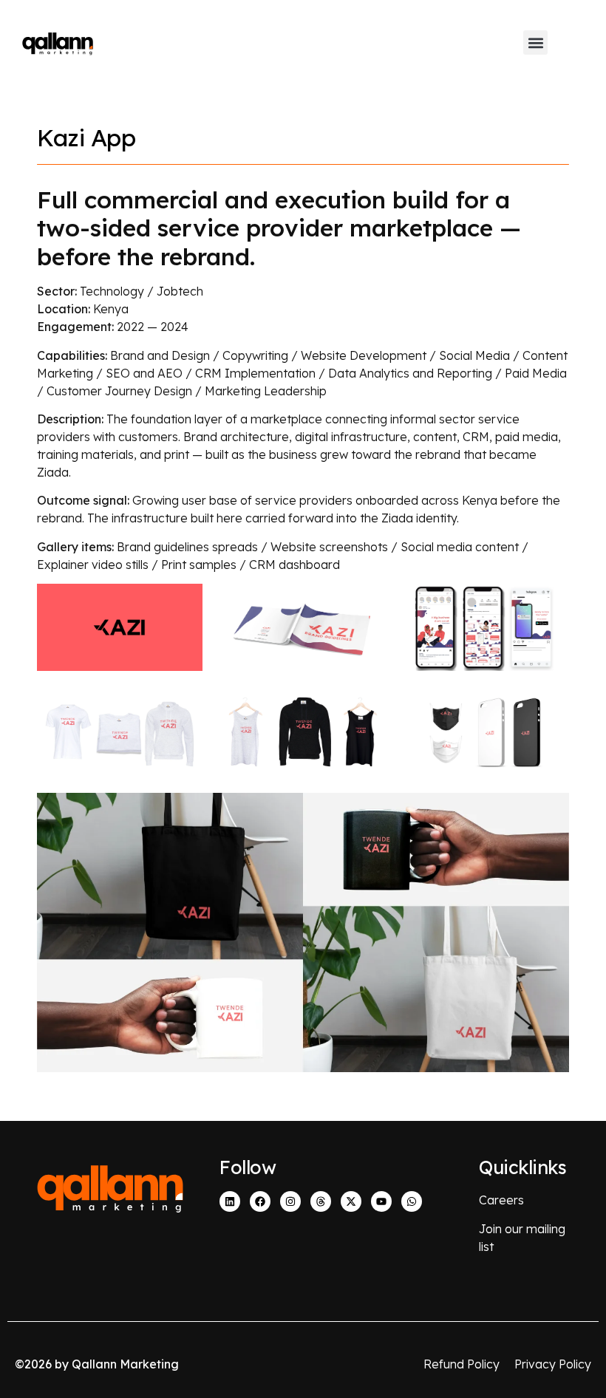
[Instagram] (290, 1201)
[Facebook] (260, 1201)
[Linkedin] (229, 1201)
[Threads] (320, 1201)
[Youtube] (381, 1201)
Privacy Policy (552, 1364)
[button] (535, 42)
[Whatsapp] (411, 1201)
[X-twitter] (351, 1201)
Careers (501, 1200)
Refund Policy (461, 1364)
